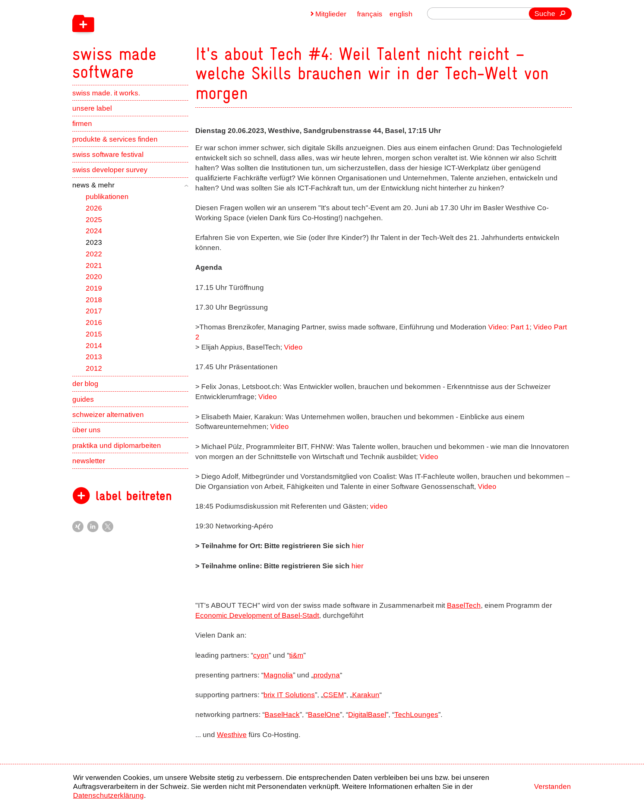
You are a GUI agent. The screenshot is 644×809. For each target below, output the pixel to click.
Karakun (365, 695)
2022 (94, 254)
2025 (94, 220)
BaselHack (282, 714)
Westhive (232, 735)
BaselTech (464, 605)
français (369, 14)
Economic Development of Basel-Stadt (257, 615)
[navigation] (161, 40)
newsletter (88, 461)
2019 (94, 288)
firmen (82, 123)
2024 (94, 231)
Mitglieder (330, 14)
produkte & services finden (115, 139)
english (401, 14)
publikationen (107, 196)
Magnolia (278, 675)
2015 (94, 334)
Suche (544, 14)
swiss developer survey (110, 170)
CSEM (333, 695)
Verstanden (552, 786)
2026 (94, 208)
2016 (94, 322)
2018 (94, 300)
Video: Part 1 (509, 327)
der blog (85, 384)
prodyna (326, 675)
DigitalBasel (367, 714)
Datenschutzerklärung (108, 795)
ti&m (296, 655)
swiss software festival (107, 154)
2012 (94, 368)
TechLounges (416, 714)
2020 (94, 277)
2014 (94, 346)
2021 (94, 265)
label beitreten (133, 495)
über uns (86, 430)
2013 (94, 357)
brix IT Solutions (289, 695)
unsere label (92, 108)
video (379, 506)
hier (358, 546)
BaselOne (324, 714)
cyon (261, 655)
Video (293, 347)
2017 (94, 311)
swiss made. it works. (106, 93)
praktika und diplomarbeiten (116, 445)
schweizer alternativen (108, 414)
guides (83, 399)
